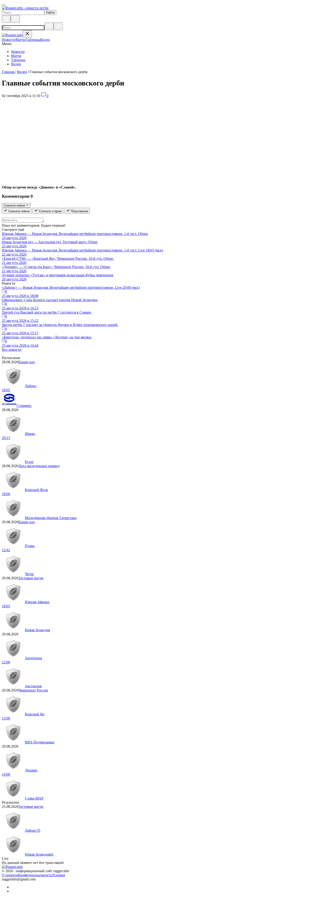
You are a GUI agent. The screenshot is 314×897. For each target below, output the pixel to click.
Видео (16, 64)
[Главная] (25, 8)
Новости (18, 52)
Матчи (16, 56)
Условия (58, 875)
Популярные (79, 211)
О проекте (10, 875)
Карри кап (26, 362)
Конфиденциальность (35, 875)
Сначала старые (50, 211)
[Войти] (15, 19)
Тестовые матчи (30, 578)
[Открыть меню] (4, 5)
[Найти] (49, 26)
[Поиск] (6, 19)
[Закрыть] (58, 26)
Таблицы (18, 60)
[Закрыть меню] (27, 34)
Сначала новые (18, 211)
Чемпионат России (33, 690)
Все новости (11, 349)
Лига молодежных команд (39, 466)
